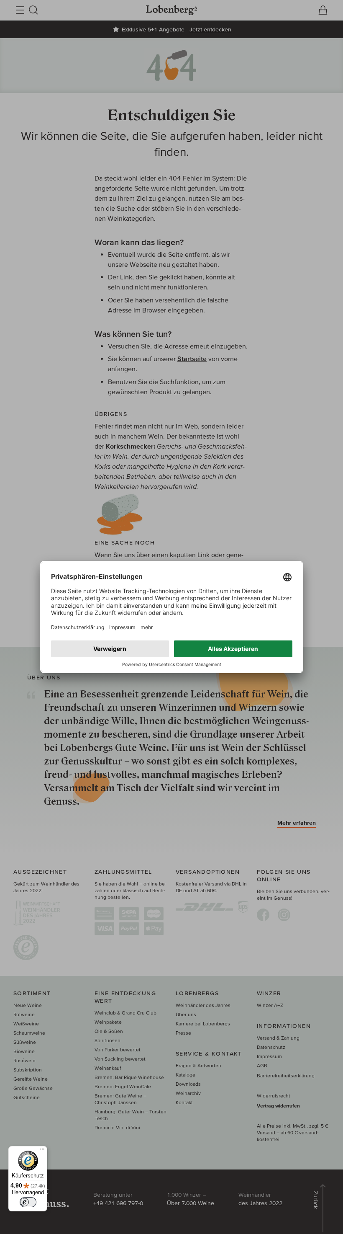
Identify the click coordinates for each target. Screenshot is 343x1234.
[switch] (28, 1202)
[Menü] (42, 1151)
